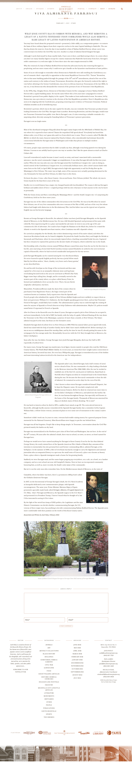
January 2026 (77, 660)
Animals (48, 645)
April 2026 (77, 651)
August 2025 (77, 675)
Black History (49, 654)
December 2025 (77, 663)
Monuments (49, 696)
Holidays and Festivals (49, 682)
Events (50, 9)
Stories (40, 9)
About (19, 9)
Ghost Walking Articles (49, 674)
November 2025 (77, 666)
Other (73, 23)
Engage (29, 9)
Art (49, 648)
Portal (81, 9)
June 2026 (77, 645)
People (49, 705)
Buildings (49, 657)
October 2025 (77, 669)
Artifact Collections (49, 651)
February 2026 (77, 657)
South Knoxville (49, 711)
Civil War (49, 665)
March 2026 (77, 654)
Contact (92, 9)
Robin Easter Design (110, 682)
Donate (111, 9)
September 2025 (77, 672)
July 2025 (77, 678)
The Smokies (49, 717)
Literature (49, 693)
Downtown (49, 668)
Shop (102, 9)
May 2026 (77, 648)
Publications (49, 708)
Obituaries (49, 699)
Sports (49, 714)
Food (49, 671)
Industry (49, 685)
